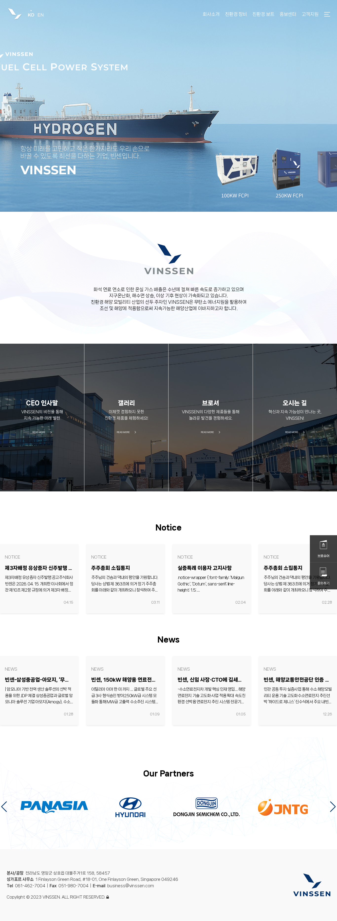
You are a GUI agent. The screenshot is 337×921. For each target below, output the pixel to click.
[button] (333, 806)
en (40, 15)
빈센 (15, 14)
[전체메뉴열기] (327, 13)
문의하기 (323, 583)
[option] (168, 106)
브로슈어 (323, 556)
